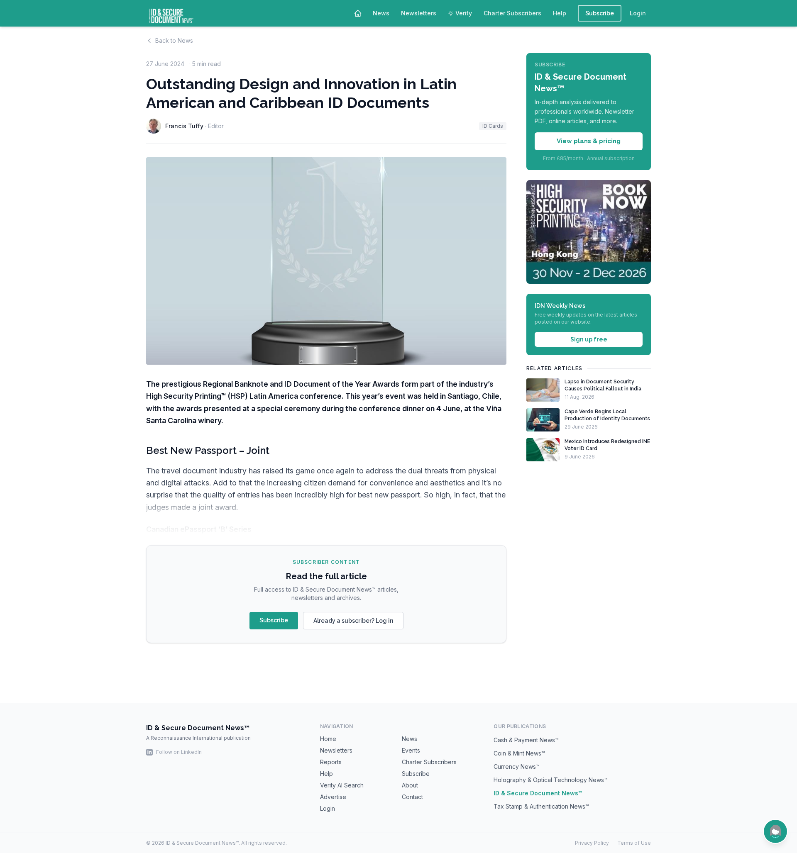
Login (638, 13)
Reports (331, 761)
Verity (463, 13)
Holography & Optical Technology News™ (551, 779)
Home (328, 738)
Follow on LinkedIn (179, 752)
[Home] (358, 13)
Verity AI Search (342, 785)
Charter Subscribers (512, 13)
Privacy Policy (592, 843)
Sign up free (588, 339)
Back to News (174, 40)
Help (559, 13)
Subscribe (599, 13)
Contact (412, 796)
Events (411, 750)
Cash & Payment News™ (526, 739)
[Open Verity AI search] (775, 831)
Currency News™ (517, 766)
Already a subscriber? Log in (353, 620)
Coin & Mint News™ (519, 753)
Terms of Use (634, 843)
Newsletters (418, 13)
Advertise (333, 796)
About (410, 785)
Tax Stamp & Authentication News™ (541, 806)
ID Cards (492, 126)
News (381, 13)
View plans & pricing (589, 141)
